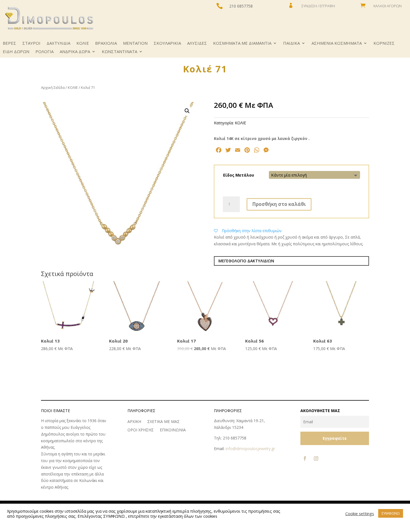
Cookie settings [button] (359, 513)
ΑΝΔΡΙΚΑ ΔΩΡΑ (75, 51)
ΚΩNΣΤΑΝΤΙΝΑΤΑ (119, 51)
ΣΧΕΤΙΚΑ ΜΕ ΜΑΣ (163, 422)
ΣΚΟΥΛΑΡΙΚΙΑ (167, 43)
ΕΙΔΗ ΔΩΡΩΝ (16, 51)
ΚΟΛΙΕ (82, 43)
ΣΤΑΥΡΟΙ (31, 43)
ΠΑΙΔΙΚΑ (291, 43)
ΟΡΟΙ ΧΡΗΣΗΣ (140, 430)
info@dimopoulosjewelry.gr (250, 448)
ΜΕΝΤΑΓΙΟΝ (135, 43)
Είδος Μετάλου (238, 175)
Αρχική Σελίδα (53, 87)
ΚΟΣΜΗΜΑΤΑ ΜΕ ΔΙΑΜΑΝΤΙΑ (242, 43)
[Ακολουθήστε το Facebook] (304, 458)
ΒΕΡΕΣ (9, 43)
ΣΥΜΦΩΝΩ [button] (391, 513)
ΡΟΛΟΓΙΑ (44, 51)
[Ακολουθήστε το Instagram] (316, 458)
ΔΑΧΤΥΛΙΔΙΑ (58, 43)
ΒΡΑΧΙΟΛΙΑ (106, 43)
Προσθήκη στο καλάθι (279, 204)
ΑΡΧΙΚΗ (134, 422)
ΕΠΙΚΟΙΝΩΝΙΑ (173, 430)
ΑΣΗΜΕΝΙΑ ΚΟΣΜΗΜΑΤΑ (337, 43)
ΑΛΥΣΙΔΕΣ (197, 43)
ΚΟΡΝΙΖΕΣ (384, 43)
